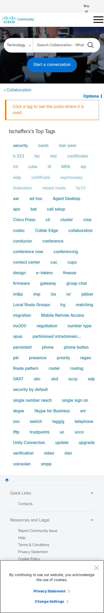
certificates (77, 156)
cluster (66, 220)
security (20, 146)
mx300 (19, 326)
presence (37, 358)
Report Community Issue (37, 531)
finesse (69, 273)
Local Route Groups (31, 305)
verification (23, 453)
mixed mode (54, 188)
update (61, 443)
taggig (58, 422)
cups (72, 262)
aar (16, 199)
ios (53, 294)
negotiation (47, 326)
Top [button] (7, 480)
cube (32, 167)
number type (79, 326)
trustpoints (39, 432)
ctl (15, 167)
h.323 (18, 156)
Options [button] (91, 96)
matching (84, 305)
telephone (84, 422)
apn (16, 209)
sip (83, 167)
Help (21, 538)
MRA (65, 167)
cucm (43, 146)
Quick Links (20, 493)
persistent (22, 347)
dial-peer (67, 146)
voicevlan (22, 464)
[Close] (96, 567)
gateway (48, 283)
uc (62, 432)
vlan (68, 453)
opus (17, 337)
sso (16, 422)
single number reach (32, 400)
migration (22, 315)
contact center (26, 262)
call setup (56, 209)
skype (18, 411)
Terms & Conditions (33, 545)
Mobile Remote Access (62, 315)
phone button (76, 347)
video (49, 453)
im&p (18, 294)
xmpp (46, 464)
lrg (62, 305)
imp (36, 294)
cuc (53, 262)
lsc (37, 156)
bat (34, 209)
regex (85, 358)
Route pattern (25, 369)
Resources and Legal (29, 520)
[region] (52, 586)
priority (63, 358)
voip (17, 178)
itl (49, 167)
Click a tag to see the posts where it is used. (48, 110)
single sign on (75, 400)
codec (19, 231)
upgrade (87, 443)
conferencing (66, 252)
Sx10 (81, 188)
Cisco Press (24, 220)
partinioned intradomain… (57, 337)
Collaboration (19, 90)
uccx (79, 432)
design (19, 273)
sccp (72, 379)
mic (53, 156)
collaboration (80, 231)
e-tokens (44, 273)
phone (48, 347)
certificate (40, 178)
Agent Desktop (66, 199)
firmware (21, 283)
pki (16, 358)
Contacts (25, 504)
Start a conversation (52, 65)
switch (36, 422)
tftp (16, 432)
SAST (18, 379)
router (54, 369)
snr (83, 411)
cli (48, 220)
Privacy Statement (49, 591)
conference (52, 241)
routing (76, 369)
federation (22, 188)
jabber (87, 294)
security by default (30, 390)
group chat (76, 283)
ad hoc (36, 199)
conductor (22, 241)
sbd (54, 379)
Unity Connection (29, 443)
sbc (37, 379)
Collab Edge (46, 231)
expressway (71, 178)
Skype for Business (52, 411)
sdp (91, 379)
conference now (28, 252)
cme (87, 220)
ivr (68, 294)
